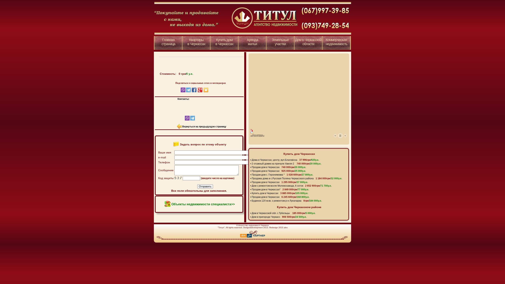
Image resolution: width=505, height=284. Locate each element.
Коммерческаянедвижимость (336, 42)
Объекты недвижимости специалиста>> (203, 204)
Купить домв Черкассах (224, 42)
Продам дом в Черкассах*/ (280, 189)
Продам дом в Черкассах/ (279, 167)
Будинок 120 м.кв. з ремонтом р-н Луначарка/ (287, 200)
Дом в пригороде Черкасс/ (279, 217)
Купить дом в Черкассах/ (280, 193)
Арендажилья (252, 42)
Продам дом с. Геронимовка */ (282, 174)
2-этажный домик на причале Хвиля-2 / (286, 163)
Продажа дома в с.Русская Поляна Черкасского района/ (297, 178)
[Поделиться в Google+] (200, 90)
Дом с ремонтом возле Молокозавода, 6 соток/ (292, 185)
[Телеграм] (192, 119)
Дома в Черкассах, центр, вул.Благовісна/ (285, 160)
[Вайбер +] (184, 119)
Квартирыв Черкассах (196, 42)
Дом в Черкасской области (308, 42)
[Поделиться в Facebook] (194, 90)
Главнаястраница (168, 42)
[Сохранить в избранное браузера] (206, 90)
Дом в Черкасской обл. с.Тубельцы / (283, 213)
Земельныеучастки (280, 42)
